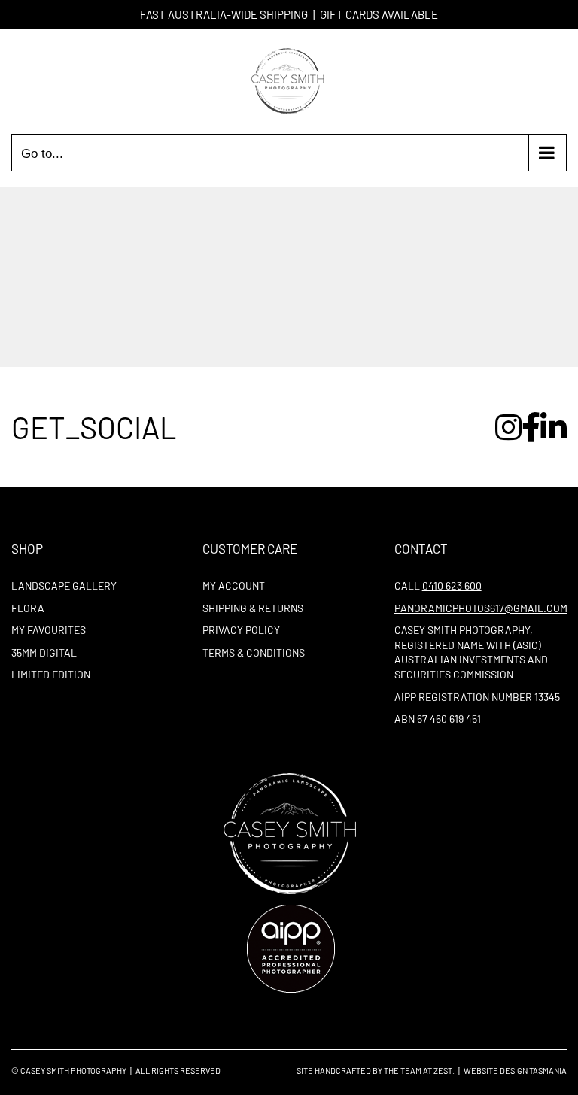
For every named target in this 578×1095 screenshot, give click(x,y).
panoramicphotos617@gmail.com (480, 608)
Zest (443, 1070)
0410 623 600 (452, 585)
